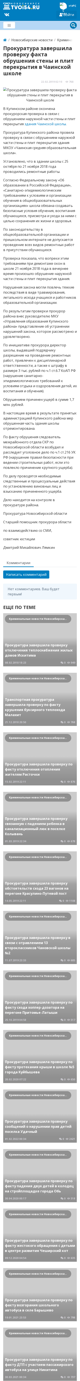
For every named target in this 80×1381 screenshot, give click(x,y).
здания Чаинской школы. (46, 124)
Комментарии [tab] (18, 562)
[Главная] (5, 40)
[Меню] (9, 25)
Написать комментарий (26, 574)
